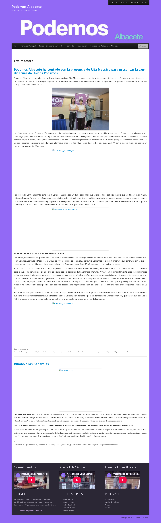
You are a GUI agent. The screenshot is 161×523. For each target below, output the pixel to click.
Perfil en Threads (66, 502)
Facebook (124, 2)
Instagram (134, 2)
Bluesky (145, 2)
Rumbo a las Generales (31, 364)
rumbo (89, 445)
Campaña (41, 352)
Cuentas (107, 508)
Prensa (47, 352)
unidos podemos (99, 352)
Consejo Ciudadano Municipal (50, 46)
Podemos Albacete (27, 6)
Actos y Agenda (110, 499)
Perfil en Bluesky (66, 499)
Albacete (66, 445)
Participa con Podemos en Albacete (104, 46)
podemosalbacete (125, 352)
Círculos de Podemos (112, 502)
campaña (66, 352)
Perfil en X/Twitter (66, 511)
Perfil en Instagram (67, 508)
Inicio (15, 46)
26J (36, 352)
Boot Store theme (142, 518)
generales (73, 445)
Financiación (82, 46)
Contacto (70, 46)
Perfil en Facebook (67, 505)
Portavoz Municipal (28, 46)
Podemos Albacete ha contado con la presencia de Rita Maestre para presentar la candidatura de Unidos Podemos (79, 71)
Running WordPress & (128, 518)
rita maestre (88, 352)
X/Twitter (113, 2)
